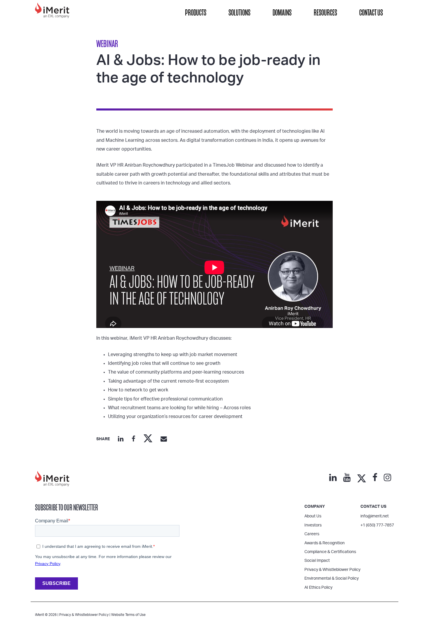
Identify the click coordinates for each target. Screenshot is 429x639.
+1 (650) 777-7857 (377, 525)
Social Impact (317, 561)
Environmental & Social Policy (331, 578)
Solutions (239, 12)
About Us (312, 516)
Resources (325, 12)
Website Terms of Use (128, 614)
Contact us (373, 507)
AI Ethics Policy (318, 588)
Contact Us (371, 12)
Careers (311, 534)
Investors (313, 525)
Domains (282, 12)
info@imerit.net (374, 516)
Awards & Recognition (324, 543)
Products (195, 12)
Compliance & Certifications (330, 552)
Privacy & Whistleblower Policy (332, 570)
